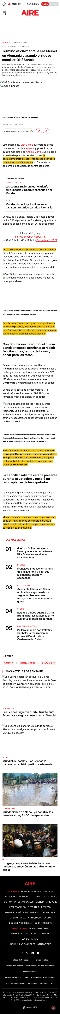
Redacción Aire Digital (13, 125)
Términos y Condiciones (38, 983)
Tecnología (48, 912)
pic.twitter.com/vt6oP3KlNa (30, 236)
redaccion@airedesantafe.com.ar (35, 1000)
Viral (23, 918)
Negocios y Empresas (20, 923)
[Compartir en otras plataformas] (46, 131)
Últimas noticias (31, 891)
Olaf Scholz (27, 144)
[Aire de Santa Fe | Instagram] (32, 953)
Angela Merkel (34, 151)
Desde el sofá (13, 912)
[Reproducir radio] (4, 4)
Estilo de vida (31, 912)
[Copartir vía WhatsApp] (39, 131)
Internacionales (22, 43)
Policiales (11, 896)
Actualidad (25, 896)
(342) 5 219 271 (26, 997)
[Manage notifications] (53, 1008)
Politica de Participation (16, 983)
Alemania (29, 148)
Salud (37, 896)
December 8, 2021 (46, 240)
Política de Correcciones (22, 960)
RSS (52, 983)
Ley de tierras (30, 939)
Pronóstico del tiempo (24, 933)
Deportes (33, 907)
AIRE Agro (51, 902)
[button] (10, 12)
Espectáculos (17, 907)
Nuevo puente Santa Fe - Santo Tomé (30, 944)
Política (7, 902)
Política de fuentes (46, 966)
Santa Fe (48, 891)
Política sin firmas (30, 972)
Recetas (46, 907)
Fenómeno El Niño (39, 928)
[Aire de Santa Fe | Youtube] (38, 953)
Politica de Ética (41, 960)
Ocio (37, 923)
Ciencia (40, 902)
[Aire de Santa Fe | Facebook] (22, 953)
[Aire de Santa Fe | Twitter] (27, 953)
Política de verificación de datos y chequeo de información (30, 977)
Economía (49, 896)
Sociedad (47, 923)
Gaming (48, 918)
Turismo (13, 918)
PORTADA (6, 43)
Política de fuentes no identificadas (21, 966)
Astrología (34, 918)
